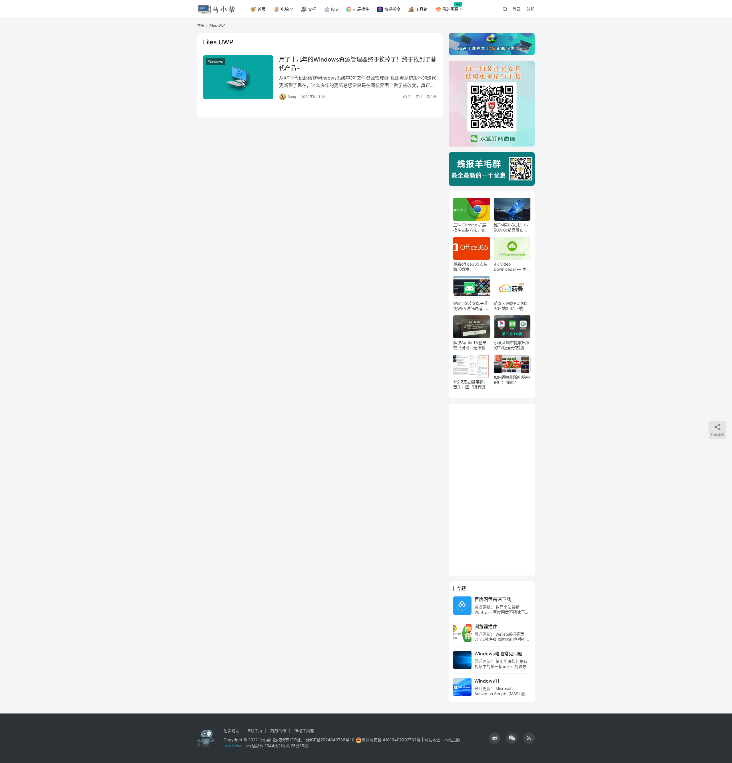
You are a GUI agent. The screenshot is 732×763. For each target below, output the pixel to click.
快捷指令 (392, 9)
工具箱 (421, 9)
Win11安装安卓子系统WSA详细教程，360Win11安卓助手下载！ (470, 306)
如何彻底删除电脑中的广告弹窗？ (512, 380)
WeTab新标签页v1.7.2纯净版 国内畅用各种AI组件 (502, 639)
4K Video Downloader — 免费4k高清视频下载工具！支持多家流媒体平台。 (512, 267)
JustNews (233, 745)
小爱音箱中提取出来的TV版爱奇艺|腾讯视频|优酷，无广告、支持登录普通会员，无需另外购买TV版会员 (512, 345)
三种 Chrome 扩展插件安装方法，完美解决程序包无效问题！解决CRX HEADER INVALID (471, 227)
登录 (517, 9)
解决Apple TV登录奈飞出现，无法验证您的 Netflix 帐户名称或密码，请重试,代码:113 (471, 345)
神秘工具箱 (304, 730)
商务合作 (278, 730)
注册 (531, 9)
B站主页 (255, 730)
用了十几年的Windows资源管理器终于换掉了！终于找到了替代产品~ (357, 63)
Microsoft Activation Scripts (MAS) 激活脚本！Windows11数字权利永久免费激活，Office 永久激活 (501, 696)
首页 (262, 9)
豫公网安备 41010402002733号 (391, 739)
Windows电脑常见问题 (498, 654)
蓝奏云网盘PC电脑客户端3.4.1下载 (510, 306)
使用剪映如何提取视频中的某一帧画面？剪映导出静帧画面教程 (502, 666)
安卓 (312, 9)
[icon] (494, 738)
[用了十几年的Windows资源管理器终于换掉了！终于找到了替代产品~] (238, 77)
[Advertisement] (492, 490)
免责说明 (232, 730)
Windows (215, 61)
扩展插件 (361, 9)
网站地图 (432, 739)
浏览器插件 (485, 626)
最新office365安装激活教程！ (470, 267)
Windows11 (487, 681)
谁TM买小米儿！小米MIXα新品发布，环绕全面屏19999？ (512, 227)
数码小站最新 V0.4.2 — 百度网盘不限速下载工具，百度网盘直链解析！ (501, 612)
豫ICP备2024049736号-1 (329, 739)
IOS (334, 9)
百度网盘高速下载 (492, 599)
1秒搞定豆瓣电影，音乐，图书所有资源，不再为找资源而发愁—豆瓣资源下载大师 (471, 384)
